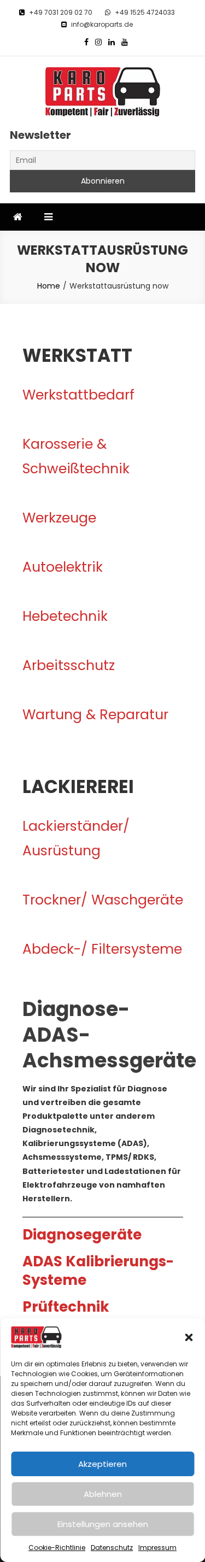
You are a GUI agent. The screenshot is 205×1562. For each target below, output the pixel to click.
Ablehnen (103, 1494)
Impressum (157, 1547)
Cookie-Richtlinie (56, 1547)
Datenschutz (112, 1547)
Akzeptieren (102, 1464)
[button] (188, 1337)
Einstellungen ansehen (102, 1524)
